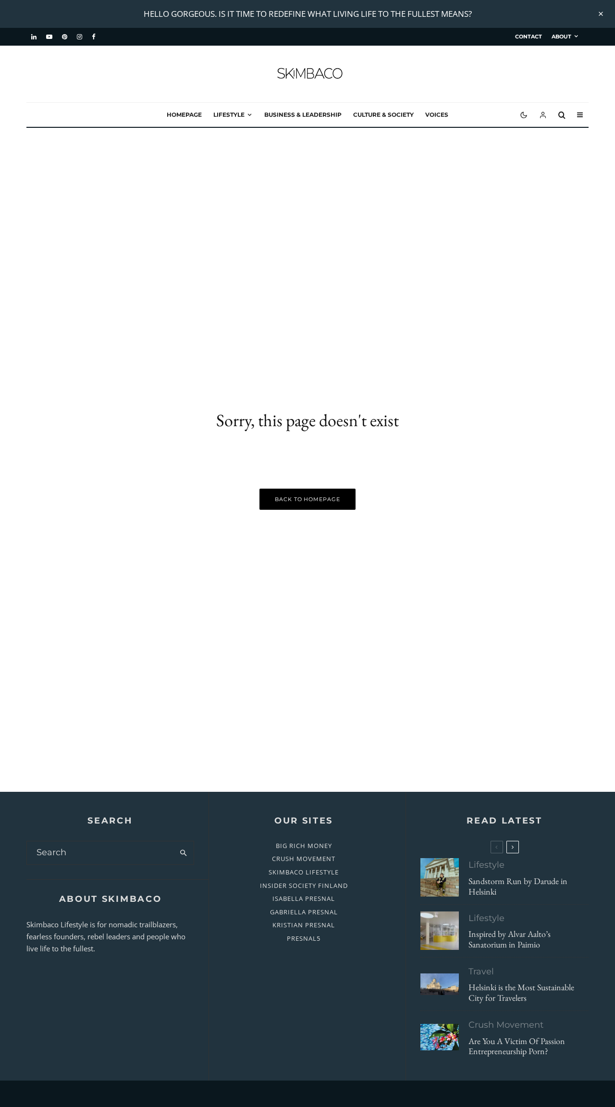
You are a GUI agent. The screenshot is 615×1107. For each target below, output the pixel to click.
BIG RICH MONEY (304, 845)
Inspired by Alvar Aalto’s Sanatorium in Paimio (509, 939)
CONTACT (528, 36)
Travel (481, 971)
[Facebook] (93, 37)
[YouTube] (49, 37)
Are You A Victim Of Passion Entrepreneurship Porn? (516, 1046)
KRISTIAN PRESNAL (303, 925)
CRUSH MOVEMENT (303, 858)
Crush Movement (505, 1025)
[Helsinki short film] (439, 984)
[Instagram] (79, 37)
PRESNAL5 (303, 938)
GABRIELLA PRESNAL (304, 912)
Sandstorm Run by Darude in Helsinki (517, 886)
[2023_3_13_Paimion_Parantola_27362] (439, 930)
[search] (183, 852)
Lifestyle (229, 114)
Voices (436, 114)
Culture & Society (383, 114)
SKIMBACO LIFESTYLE (304, 872)
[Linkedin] (33, 37)
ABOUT (561, 36)
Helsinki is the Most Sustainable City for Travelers (521, 993)
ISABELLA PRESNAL (303, 898)
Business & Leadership (303, 114)
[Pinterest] (64, 37)
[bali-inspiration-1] (439, 1037)
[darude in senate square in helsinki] (439, 877)
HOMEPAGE (184, 114)
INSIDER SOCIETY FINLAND (304, 885)
